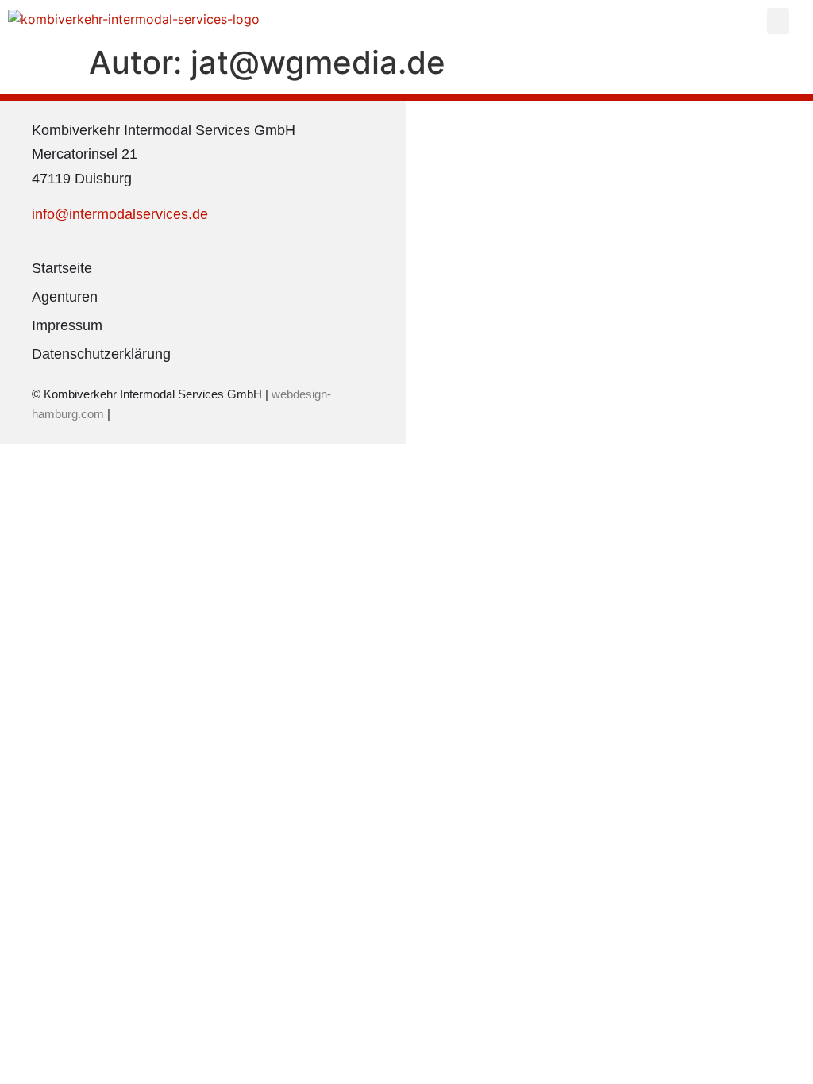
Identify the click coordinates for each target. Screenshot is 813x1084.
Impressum (67, 325)
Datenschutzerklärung (101, 354)
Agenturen (65, 297)
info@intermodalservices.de (120, 214)
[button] (778, 21)
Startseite (62, 268)
